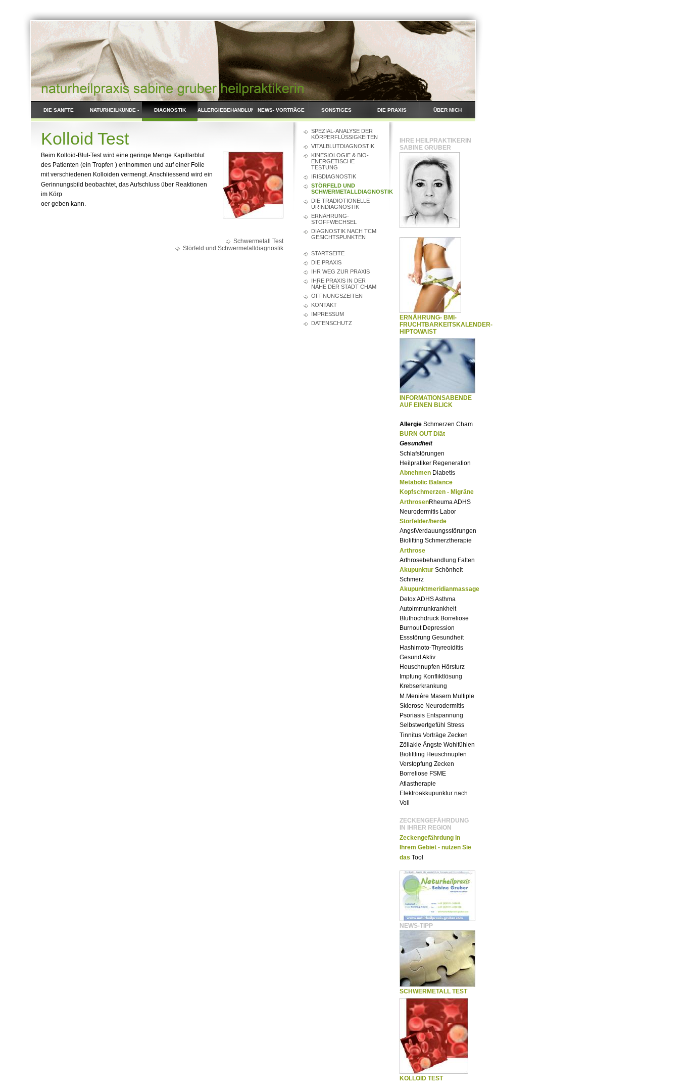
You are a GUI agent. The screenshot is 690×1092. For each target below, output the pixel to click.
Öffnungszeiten (337, 296)
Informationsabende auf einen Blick (436, 401)
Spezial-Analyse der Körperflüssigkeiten (344, 134)
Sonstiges (336, 110)
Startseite (327, 253)
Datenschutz (331, 323)
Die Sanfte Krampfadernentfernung (58, 114)
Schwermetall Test (258, 241)
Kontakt (324, 305)
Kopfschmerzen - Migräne (437, 491)
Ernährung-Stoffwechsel (334, 219)
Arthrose (412, 550)
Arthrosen (414, 502)
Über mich (447, 110)
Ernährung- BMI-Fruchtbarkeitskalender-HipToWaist (446, 324)
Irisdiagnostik (333, 176)
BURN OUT (416, 433)
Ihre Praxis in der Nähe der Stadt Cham (343, 284)
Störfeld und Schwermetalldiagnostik (345, 189)
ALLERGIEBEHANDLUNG (225, 110)
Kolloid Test (421, 1078)
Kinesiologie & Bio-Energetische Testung (340, 161)
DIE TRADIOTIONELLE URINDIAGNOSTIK (340, 204)
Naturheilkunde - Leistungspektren (114, 114)
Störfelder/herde (423, 521)
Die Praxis (392, 110)
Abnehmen (415, 472)
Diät (439, 433)
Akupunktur (416, 569)
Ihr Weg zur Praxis (340, 271)
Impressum (327, 314)
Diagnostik (170, 110)
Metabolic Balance (426, 482)
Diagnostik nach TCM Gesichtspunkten (343, 234)
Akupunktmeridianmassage (439, 589)
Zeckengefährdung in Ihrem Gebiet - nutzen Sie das (435, 847)
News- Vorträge (281, 110)
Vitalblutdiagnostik (342, 146)
